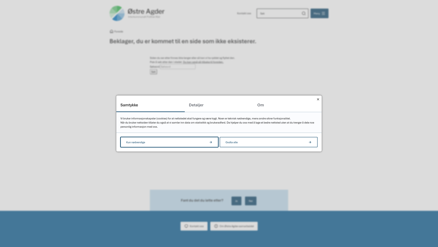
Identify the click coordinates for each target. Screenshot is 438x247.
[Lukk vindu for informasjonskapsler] (318, 99)
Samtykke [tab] (129, 105)
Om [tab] (260, 105)
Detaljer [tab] (196, 105)
